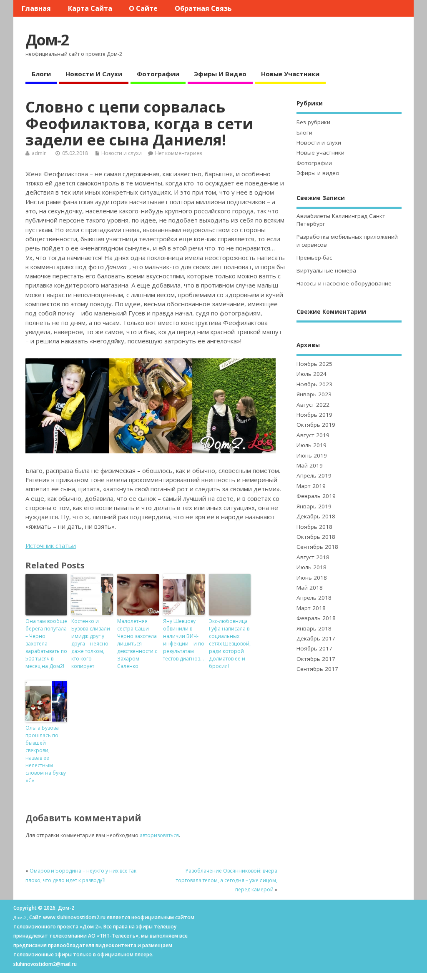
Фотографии (158, 74)
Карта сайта (90, 8)
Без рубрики (313, 122)
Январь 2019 (314, 506)
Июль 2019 (311, 445)
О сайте (143, 8)
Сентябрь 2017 (317, 669)
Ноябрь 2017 (314, 648)
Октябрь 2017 (315, 659)
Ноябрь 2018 (314, 526)
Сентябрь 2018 (317, 546)
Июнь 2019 (311, 455)
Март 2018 (311, 608)
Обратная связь (203, 8)
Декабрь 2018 (315, 516)
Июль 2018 (311, 567)
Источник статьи (50, 545)
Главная (36, 8)
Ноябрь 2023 (314, 384)
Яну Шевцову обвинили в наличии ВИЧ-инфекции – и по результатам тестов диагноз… (183, 640)
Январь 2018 (314, 628)
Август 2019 (312, 435)
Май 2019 (309, 465)
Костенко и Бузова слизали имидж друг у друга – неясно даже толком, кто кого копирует (90, 644)
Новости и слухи (93, 74)
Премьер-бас (314, 257)
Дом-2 (47, 40)
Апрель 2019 (314, 475)
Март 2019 (311, 486)
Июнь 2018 (311, 577)
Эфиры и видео (220, 74)
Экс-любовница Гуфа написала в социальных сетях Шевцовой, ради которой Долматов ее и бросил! (230, 644)
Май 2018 (309, 587)
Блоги (41, 74)
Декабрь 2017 (315, 638)
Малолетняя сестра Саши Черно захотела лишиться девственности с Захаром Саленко (137, 644)
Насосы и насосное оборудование (344, 283)
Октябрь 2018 (315, 536)
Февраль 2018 (316, 618)
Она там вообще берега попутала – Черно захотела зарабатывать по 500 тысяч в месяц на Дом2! (46, 644)
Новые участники (290, 74)
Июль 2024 (311, 374)
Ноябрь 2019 (314, 414)
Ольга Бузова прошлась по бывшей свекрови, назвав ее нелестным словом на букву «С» (45, 754)
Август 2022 (312, 404)
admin (39, 153)
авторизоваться (159, 835)
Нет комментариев (178, 153)
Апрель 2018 (314, 597)
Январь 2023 (314, 394)
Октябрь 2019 (315, 424)
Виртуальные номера (326, 270)
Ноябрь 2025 (314, 364)
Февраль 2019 (316, 496)
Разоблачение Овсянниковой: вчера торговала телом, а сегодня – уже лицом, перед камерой (226, 880)
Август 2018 (312, 557)
